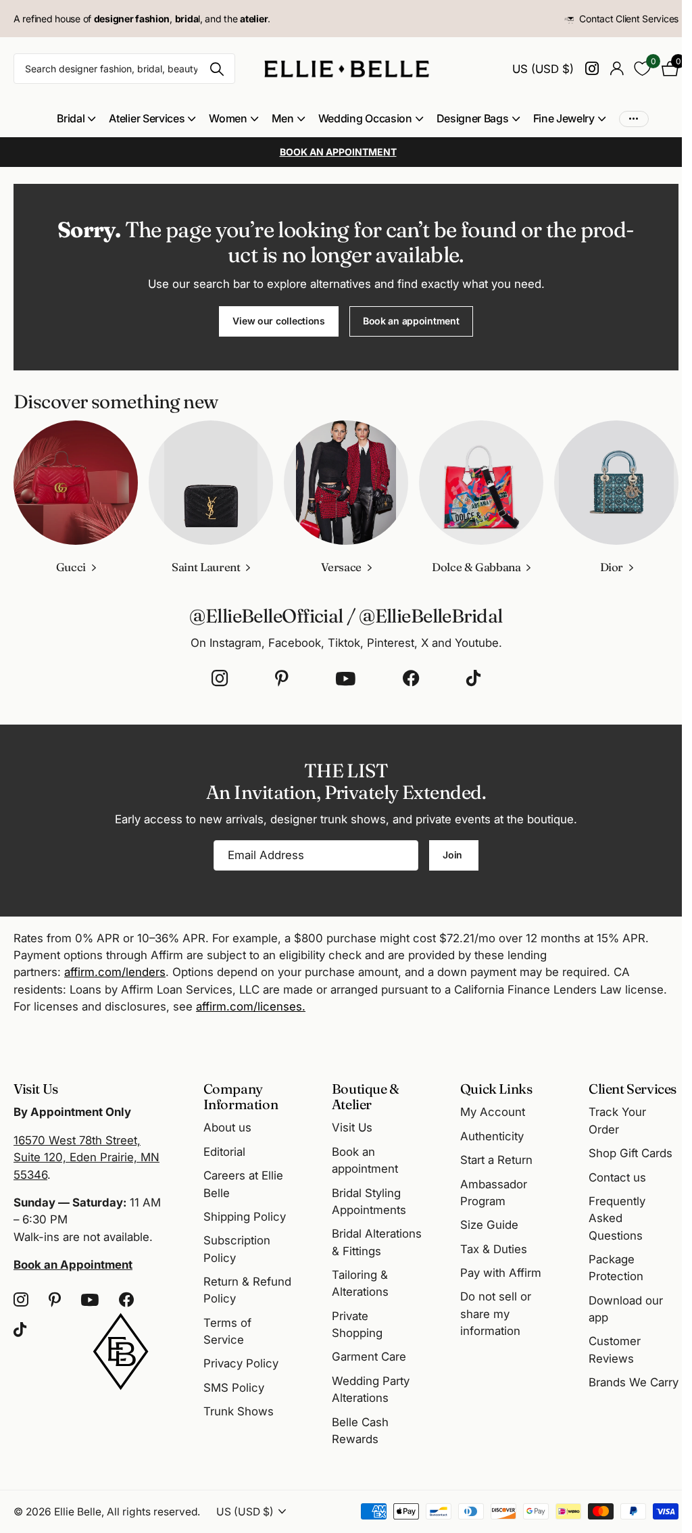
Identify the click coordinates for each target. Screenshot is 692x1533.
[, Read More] (592, 68)
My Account (492, 1112)
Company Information (240, 1096)
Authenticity (492, 1136)
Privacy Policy (240, 1363)
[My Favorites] (642, 68)
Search (216, 68)
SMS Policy (233, 1387)
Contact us (617, 1177)
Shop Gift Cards (630, 1153)
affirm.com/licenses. (250, 1006)
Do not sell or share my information (495, 1314)
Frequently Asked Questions (617, 1218)
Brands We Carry (633, 1382)
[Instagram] (220, 679)
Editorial (224, 1152)
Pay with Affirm (500, 1273)
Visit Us (352, 1127)
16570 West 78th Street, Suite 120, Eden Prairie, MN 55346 (86, 1158)
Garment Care (369, 1356)
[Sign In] (617, 68)
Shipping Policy (244, 1216)
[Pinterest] (282, 679)
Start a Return (496, 1160)
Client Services (632, 1088)
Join (454, 854)
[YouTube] (345, 678)
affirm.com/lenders (115, 972)
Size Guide (489, 1225)
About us (227, 1127)
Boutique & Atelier (365, 1096)
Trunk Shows (238, 1411)
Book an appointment (411, 320)
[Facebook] (411, 679)
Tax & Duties (493, 1249)
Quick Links (496, 1088)
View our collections (278, 320)
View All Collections (76, 118)
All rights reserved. (153, 1511)
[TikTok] (473, 679)
